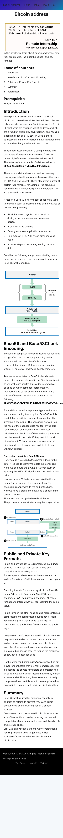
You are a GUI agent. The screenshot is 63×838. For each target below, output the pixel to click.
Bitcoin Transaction (14, 103)
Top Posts (21, 763)
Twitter (43, 763)
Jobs (36, 5)
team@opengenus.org (14, 758)
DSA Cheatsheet (11, 5)
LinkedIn (33, 763)
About (46, 5)
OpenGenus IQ (10, 753)
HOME (27, 5)
